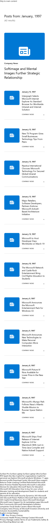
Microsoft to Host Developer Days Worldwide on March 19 (33, 241)
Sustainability (23, 510)
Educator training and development (14, 491)
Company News (11, 63)
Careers (24, 506)
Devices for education (9, 486)
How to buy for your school (32, 489)
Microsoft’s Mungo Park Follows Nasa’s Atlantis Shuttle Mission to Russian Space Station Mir (33, 407)
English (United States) (9, 513)
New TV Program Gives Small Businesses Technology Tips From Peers (32, 137)
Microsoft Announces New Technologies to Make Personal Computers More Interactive (32, 340)
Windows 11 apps (41, 478)
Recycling (7, 522)
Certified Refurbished (28, 482)
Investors (33, 508)
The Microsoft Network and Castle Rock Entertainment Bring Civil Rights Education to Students (33, 273)
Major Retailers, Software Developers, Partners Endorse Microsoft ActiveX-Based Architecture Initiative (32, 207)
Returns (3, 482)
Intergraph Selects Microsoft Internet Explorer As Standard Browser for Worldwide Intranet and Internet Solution (32, 103)
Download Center (20, 480)
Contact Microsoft (36, 517)
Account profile (6, 480)
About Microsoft (34, 506)
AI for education (13, 493)
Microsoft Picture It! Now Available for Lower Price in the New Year (32, 373)
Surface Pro (5, 473)
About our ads (17, 522)
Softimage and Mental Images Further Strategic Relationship (22, 73)
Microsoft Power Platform (14, 497)
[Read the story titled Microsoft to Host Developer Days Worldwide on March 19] (12, 242)
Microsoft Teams (32, 497)
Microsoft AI (5, 495)
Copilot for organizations (26, 476)
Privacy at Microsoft (21, 508)
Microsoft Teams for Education (30, 486)
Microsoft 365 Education (10, 489)
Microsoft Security (17, 495)
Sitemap (24, 517)
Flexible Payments (19, 484)
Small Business (16, 500)
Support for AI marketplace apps (26, 502)
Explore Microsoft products (22, 478)
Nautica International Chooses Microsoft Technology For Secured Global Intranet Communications (33, 171)
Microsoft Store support (37, 480)
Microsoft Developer (36, 500)
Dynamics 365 (32, 495)
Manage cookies (13, 519)
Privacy (3, 519)
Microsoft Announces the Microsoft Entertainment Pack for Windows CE (32, 306)
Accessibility (13, 510)
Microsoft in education (36, 484)
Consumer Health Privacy (10, 517)
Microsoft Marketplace (23, 504)
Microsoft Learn (6, 502)
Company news (6, 508)
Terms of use (25, 519)
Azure (25, 500)
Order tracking (13, 482)
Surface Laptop (16, 473)
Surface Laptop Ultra (31, 473)
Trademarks (36, 519)
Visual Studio (14, 506)
